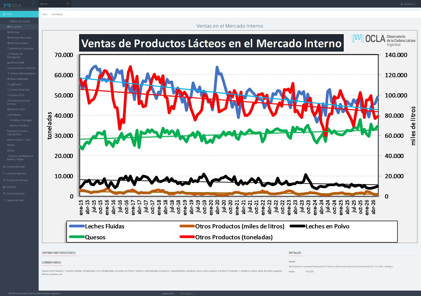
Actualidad (56, 14)
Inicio (45, 14)
